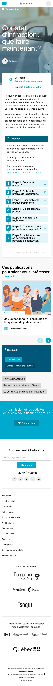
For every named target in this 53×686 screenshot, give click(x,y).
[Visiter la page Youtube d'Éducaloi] (38, 479)
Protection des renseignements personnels (22, 674)
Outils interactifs (32, 87)
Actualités (6, 495)
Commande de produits (12, 550)
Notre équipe (8, 523)
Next (48, 340)
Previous (40, 340)
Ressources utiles (9, 555)
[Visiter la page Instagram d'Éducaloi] (20, 479)
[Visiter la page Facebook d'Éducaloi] (14, 479)
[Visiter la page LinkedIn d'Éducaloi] (26, 479)
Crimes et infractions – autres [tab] (20, 366)
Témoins (40, 674)
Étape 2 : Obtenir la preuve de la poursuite (23, 192)
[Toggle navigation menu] (4, 3)
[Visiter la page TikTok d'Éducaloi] (32, 479)
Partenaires (7, 539)
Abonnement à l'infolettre (26, 450)
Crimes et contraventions (28, 81)
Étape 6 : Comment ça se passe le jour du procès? (24, 228)
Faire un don (12, 9)
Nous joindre (7, 544)
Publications (7, 512)
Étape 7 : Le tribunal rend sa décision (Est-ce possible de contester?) (24, 238)
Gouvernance (8, 533)
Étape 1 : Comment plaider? (20, 183)
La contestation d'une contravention (24, 391)
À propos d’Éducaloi (11, 517)
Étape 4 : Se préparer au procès (23, 210)
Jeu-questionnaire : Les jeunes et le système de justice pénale (25, 320)
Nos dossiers (7, 506)
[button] (44, 3)
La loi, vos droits (9, 501)
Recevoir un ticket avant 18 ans (21, 385)
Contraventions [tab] (13, 359)
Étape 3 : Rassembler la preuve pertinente (23, 201)
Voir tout (9, 276)
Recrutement (7, 528)
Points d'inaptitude (14, 378)
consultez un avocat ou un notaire (24, 172)
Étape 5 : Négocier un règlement (22, 219)
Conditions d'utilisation (26, 677)
